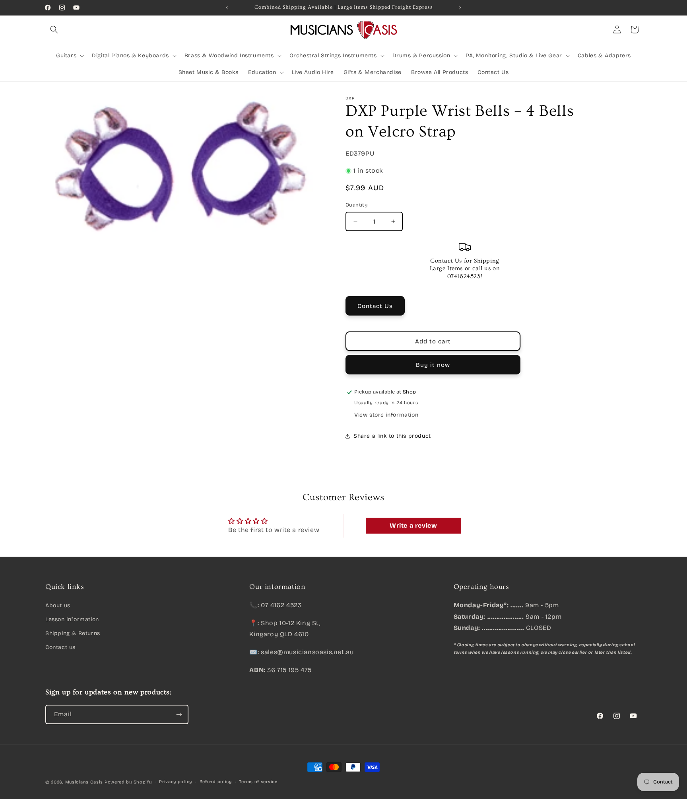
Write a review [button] (413, 525)
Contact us (60, 647)
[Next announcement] (460, 7)
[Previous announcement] (227, 7)
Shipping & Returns (72, 632)
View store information (386, 414)
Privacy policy (175, 781)
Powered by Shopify (128, 782)
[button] (54, 29)
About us (57, 605)
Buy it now (433, 364)
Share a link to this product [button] (392, 436)
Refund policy (216, 781)
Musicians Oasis (84, 782)
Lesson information (72, 619)
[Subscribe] (179, 714)
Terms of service (258, 781)
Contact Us (375, 306)
